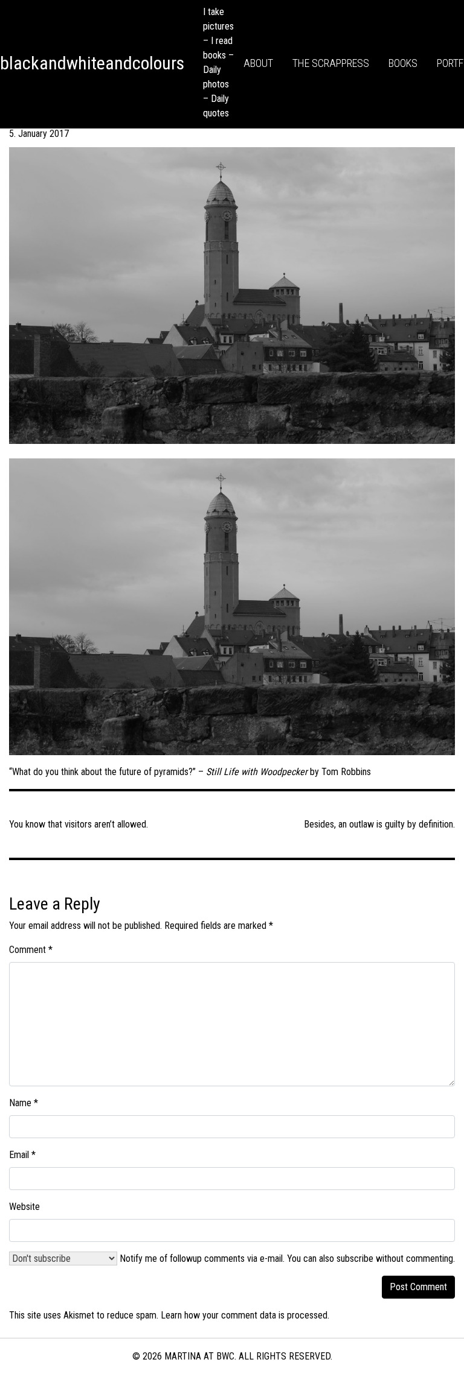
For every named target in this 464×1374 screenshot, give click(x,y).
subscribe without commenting (395, 1258)
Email (22, 1154)
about (258, 63)
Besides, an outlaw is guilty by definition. (379, 824)
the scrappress (330, 63)
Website (24, 1206)
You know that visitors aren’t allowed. (78, 824)
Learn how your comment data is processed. (245, 1315)
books (402, 63)
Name (23, 1103)
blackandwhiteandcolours (92, 63)
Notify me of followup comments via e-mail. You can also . (286, 1258)
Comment (31, 949)
